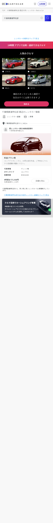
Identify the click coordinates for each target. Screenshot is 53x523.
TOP (3, 10)
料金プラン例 (10, 157)
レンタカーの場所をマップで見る (26, 38)
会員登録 (42, 4)
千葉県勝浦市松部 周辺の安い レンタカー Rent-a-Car (25, 10)
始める (26, 104)
